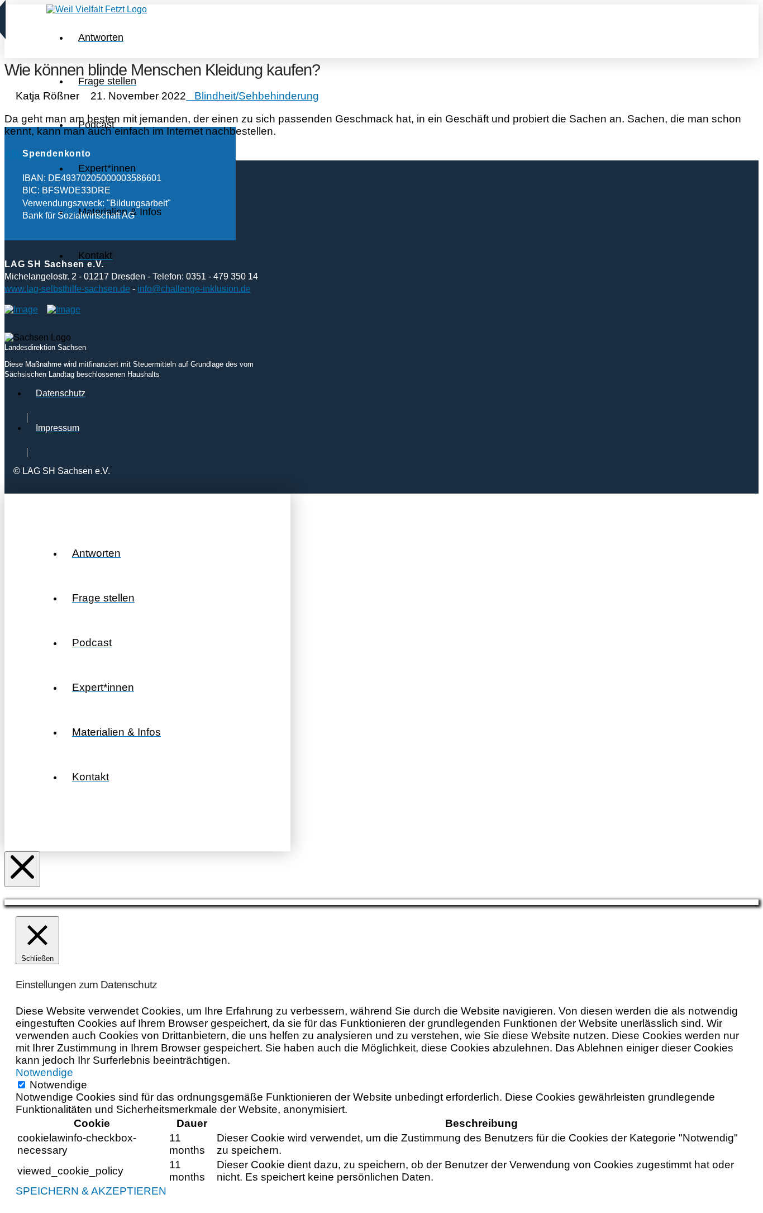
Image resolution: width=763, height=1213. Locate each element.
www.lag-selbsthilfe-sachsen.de (67, 288)
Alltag (17, 154)
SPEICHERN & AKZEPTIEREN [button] (91, 1191)
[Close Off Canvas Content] (22, 869)
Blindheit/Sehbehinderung (256, 96)
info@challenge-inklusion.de (194, 288)
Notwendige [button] (44, 1072)
